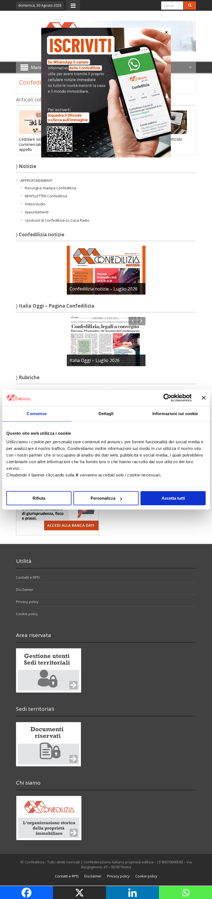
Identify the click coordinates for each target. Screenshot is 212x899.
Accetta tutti (173, 498)
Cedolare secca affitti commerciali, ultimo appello (38, 144)
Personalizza (103, 498)
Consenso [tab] (37, 413)
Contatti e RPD (28, 577)
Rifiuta (39, 498)
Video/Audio (35, 203)
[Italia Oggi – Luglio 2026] (106, 341)
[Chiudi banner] (204, 398)
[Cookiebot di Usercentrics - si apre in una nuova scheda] (167, 398)
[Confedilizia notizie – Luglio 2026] (106, 269)
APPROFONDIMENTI (36, 180)
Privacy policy (27, 601)
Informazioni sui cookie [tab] (175, 413)
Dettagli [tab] (106, 413)
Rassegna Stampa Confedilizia (50, 187)
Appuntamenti (37, 211)
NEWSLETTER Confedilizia (46, 195)
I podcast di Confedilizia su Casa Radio (57, 220)
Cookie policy (27, 613)
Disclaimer (24, 589)
